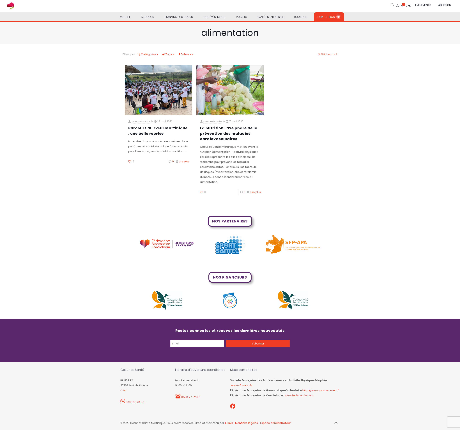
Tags (168, 54)
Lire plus (184, 161)
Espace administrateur (275, 423)
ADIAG (229, 423)
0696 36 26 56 (134, 402)
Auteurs (186, 54)
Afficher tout (328, 54)
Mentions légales (246, 423)
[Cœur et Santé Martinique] (10, 6)
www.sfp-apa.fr (241, 385)
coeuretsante (141, 121)
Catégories (148, 54)
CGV (123, 390)
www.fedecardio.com (299, 395)
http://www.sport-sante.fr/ (320, 390)
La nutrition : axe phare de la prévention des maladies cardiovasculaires (228, 133)
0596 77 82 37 (190, 397)
